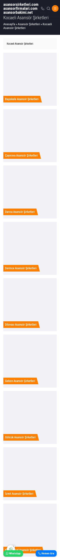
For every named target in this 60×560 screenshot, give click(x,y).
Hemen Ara (47, 553)
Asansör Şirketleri (29, 24)
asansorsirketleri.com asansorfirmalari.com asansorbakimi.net (20, 8)
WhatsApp (14, 553)
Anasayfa (9, 24)
